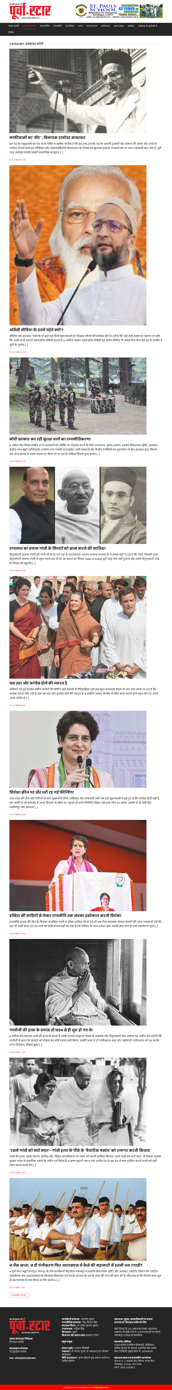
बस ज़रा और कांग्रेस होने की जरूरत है (38, 683)
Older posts (19, 1295)
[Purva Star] (119, 11)
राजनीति (57, 26)
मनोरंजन (105, 26)
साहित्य (131, 26)
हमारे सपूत (119, 26)
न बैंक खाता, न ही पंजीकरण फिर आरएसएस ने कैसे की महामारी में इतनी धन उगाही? (75, 1265)
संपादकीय (45, 26)
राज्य (80, 26)
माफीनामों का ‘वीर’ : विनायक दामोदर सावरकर (47, 137)
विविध (11, 32)
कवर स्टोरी (13, 26)
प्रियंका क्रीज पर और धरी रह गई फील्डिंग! (41, 792)
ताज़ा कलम (91, 26)
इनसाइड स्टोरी (29, 26)
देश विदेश (69, 26)
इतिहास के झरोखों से (147, 26)
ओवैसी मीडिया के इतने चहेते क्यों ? (36, 330)
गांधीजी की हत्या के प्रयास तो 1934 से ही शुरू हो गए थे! (51, 1030)
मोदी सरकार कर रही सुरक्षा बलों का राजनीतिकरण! (50, 439)
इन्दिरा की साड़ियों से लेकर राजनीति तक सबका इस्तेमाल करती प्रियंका (65, 915)
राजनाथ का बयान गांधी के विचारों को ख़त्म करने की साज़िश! (57, 548)
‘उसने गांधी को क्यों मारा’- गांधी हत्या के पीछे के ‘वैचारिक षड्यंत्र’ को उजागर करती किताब (79, 1150)
